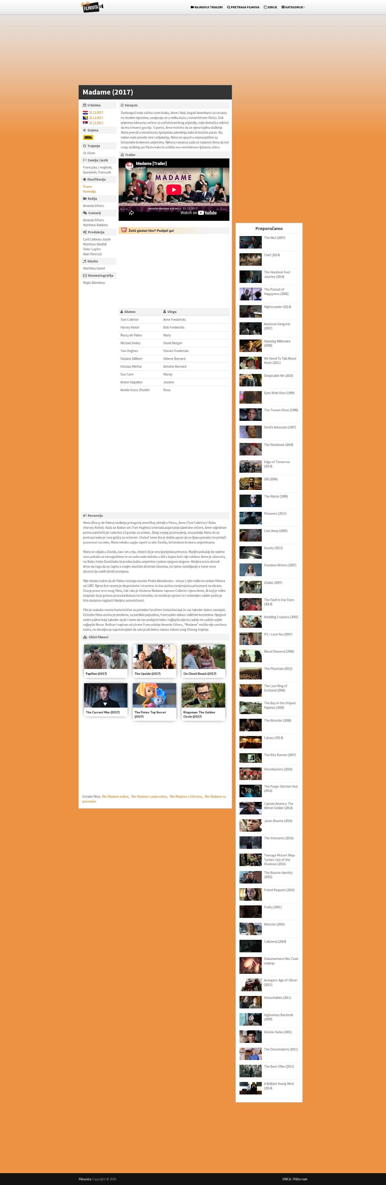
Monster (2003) (274, 924)
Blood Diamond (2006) (279, 651)
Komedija (89, 191)
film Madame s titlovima (186, 796)
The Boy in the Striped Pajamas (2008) (280, 705)
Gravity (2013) (273, 548)
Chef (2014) (272, 255)
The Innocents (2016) (279, 838)
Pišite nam (300, 1179)
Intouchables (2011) (277, 997)
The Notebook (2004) (278, 445)
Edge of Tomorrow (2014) (277, 464)
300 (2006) (271, 479)
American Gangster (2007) (277, 326)
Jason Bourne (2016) (278, 821)
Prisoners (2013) (275, 513)
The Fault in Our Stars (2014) (279, 602)
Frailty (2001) (273, 907)
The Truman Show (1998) (281, 410)
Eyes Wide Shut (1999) (279, 393)
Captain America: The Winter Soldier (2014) (278, 805)
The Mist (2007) (274, 238)
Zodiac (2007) (273, 582)
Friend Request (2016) (279, 890)
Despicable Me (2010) (278, 375)
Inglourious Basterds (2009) (278, 1017)
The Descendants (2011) (281, 1049)
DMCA (286, 1179)
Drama (87, 186)
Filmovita (85, 1179)
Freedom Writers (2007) (280, 565)
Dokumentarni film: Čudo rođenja (281, 961)
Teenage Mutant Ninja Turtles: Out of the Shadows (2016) (279, 859)
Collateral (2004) (275, 941)
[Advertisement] (191, 50)
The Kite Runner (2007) (280, 755)
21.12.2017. (96, 112)
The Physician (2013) (278, 668)
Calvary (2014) (273, 738)
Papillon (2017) (96, 673)
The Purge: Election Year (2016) (281, 788)
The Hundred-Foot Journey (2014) (277, 274)
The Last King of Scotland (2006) (275, 688)
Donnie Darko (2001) (278, 1032)
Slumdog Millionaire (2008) (277, 343)
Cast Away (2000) (275, 531)
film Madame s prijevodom (149, 796)
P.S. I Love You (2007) (278, 634)
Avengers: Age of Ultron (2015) (280, 982)
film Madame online (115, 796)
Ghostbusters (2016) (278, 769)
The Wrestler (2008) (277, 720)
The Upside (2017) (147, 673)
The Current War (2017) (103, 712)
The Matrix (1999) (276, 496)
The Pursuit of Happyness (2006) (276, 291)
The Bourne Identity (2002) (278, 875)
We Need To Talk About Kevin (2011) (280, 360)
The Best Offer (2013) (279, 1066)
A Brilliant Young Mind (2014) (279, 1086)
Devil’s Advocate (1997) (280, 427)
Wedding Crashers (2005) (281, 617)
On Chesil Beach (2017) (199, 673)
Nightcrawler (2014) (277, 307)
